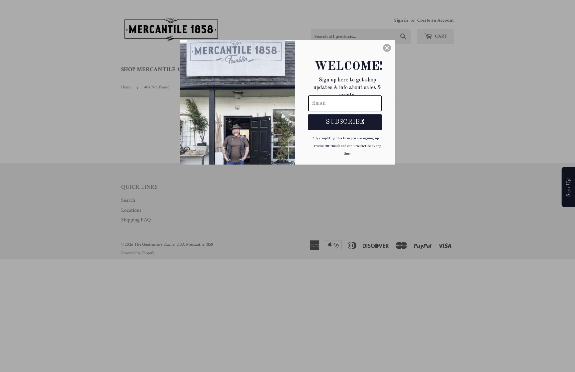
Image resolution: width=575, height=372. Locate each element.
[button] (387, 48)
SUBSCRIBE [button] (345, 122)
